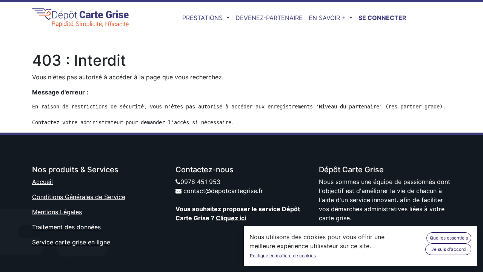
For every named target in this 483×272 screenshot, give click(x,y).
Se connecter (382, 18)
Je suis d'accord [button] (448, 249)
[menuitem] (269, 17)
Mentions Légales (57, 212)
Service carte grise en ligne (71, 242)
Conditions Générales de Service (78, 197)
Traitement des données (66, 227)
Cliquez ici (231, 218)
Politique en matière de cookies (283, 255)
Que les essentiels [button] (449, 238)
